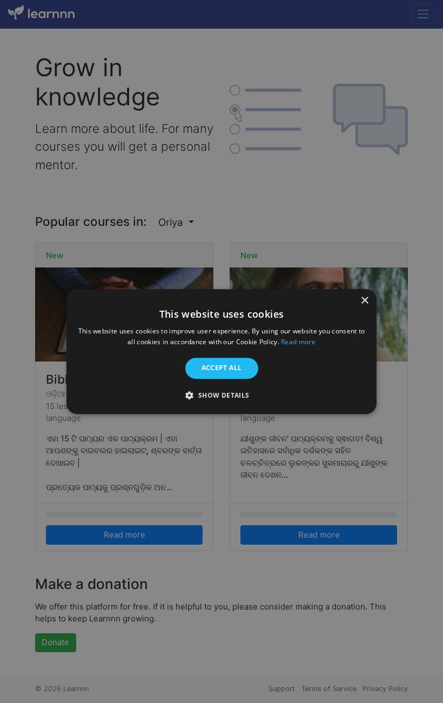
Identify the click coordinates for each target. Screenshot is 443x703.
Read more (298, 341)
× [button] (364, 301)
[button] (221, 395)
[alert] (221, 351)
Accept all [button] (222, 368)
